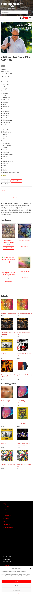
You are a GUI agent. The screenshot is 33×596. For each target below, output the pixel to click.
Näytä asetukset (16, 590)
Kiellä (16, 586)
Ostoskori (7, 506)
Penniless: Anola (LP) (5, 401)
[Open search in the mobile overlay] (16, 12)
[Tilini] (20, 18)
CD (9, 189)
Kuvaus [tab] (15, 198)
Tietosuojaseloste (7, 524)
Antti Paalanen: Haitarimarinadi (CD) (8, 313)
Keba (25, 189)
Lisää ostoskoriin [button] (9, 248)
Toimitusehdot (8, 515)
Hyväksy (16, 581)
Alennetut (6, 189)
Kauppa (5, 504)
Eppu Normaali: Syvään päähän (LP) (24, 375)
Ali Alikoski (20, 189)
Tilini (6, 512)
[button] (30, 568)
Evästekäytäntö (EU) (8, 527)
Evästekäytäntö (9, 593)
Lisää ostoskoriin (16, 181)
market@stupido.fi (7, 566)
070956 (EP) (3, 353)
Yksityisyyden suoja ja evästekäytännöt (19, 593)
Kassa (6, 509)
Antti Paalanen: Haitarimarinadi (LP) (24, 313)
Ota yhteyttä (6, 518)
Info (4, 521)
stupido (7, 190)
